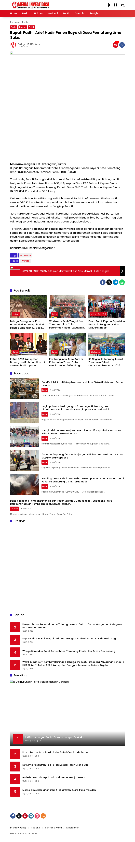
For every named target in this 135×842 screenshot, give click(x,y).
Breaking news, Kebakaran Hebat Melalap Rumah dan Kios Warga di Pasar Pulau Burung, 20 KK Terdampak (82, 480)
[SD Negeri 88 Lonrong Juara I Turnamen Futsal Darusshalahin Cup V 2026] (106, 344)
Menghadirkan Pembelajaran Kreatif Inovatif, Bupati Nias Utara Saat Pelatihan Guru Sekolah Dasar (82, 432)
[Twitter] (109, 282)
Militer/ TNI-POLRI (99, 314)
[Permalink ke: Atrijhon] (14, 45)
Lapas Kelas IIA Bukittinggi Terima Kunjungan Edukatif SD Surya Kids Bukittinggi (69, 638)
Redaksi (35, 827)
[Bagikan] (122, 45)
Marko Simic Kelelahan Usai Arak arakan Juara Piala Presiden (59, 790)
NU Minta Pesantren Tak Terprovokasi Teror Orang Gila (55, 765)
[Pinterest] (25, 816)
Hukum (16, 314)
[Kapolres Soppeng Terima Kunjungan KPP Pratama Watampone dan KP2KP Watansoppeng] (24, 460)
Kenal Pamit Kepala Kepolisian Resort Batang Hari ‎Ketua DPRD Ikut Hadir (106, 324)
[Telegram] (115, 282)
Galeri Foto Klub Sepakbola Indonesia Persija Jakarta (54, 777)
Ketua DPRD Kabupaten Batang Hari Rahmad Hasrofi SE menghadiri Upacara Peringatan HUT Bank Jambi (27, 362)
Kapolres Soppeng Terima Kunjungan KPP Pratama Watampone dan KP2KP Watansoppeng (82, 456)
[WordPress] (31, 816)
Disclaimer (72, 827)
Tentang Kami (53, 827)
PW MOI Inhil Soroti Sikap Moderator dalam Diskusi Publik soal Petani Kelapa (82, 384)
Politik (31, 27)
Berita (13, 27)
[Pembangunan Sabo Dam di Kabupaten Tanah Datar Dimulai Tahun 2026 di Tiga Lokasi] (67, 344)
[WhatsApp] (122, 282)
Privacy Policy (18, 827)
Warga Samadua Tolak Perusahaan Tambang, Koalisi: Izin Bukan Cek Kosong (68, 651)
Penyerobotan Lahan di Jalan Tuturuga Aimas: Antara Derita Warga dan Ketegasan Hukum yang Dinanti (72, 626)
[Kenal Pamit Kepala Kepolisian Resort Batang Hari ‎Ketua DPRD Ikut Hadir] (106, 306)
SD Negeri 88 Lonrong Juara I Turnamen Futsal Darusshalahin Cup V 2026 (105, 362)
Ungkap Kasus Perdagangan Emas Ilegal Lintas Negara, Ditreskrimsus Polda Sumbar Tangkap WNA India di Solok (75, 408)
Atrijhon (21, 44)
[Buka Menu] (116, 5)
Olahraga (95, 352)
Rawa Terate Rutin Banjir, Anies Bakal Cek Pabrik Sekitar (55, 752)
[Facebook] (103, 282)
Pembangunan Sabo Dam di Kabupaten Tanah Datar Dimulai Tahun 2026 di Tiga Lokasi (66, 362)
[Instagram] (37, 816)
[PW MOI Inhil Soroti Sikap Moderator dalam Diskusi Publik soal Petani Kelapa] (24, 388)
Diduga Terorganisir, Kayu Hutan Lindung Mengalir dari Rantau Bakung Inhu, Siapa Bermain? (27, 324)
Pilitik (26, 260)
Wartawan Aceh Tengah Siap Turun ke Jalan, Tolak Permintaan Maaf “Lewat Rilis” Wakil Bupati (67, 324)
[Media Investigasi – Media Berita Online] (39, 4)
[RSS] (43, 816)
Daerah (22, 27)
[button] (108, 5)
